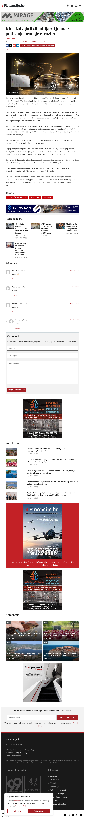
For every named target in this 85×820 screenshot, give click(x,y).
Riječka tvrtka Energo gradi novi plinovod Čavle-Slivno (71, 227)
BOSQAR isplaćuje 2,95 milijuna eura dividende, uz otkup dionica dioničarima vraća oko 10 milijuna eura (51, 494)
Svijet (8, 38)
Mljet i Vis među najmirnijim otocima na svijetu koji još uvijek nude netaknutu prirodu (52, 483)
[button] (7, 45)
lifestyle (35, 197)
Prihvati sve (39, 811)
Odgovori (14, 279)
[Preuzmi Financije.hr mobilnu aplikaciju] (68, 5)
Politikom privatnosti (22, 806)
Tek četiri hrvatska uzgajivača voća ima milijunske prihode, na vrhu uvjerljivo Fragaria (53, 461)
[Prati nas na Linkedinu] (73, 815)
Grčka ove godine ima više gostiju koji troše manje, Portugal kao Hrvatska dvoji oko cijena (51, 472)
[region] (28, 804)
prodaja (47, 197)
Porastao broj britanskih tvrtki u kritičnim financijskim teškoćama (20, 249)
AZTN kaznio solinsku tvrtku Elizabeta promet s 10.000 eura (47, 228)
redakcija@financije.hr (21, 752)
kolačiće (17, 801)
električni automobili (17, 197)
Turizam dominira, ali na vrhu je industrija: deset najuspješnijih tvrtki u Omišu (47, 450)
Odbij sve (17, 811)
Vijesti (15, 38)
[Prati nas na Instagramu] (69, 815)
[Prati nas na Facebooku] (65, 815)
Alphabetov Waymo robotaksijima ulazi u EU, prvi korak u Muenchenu (21, 230)
